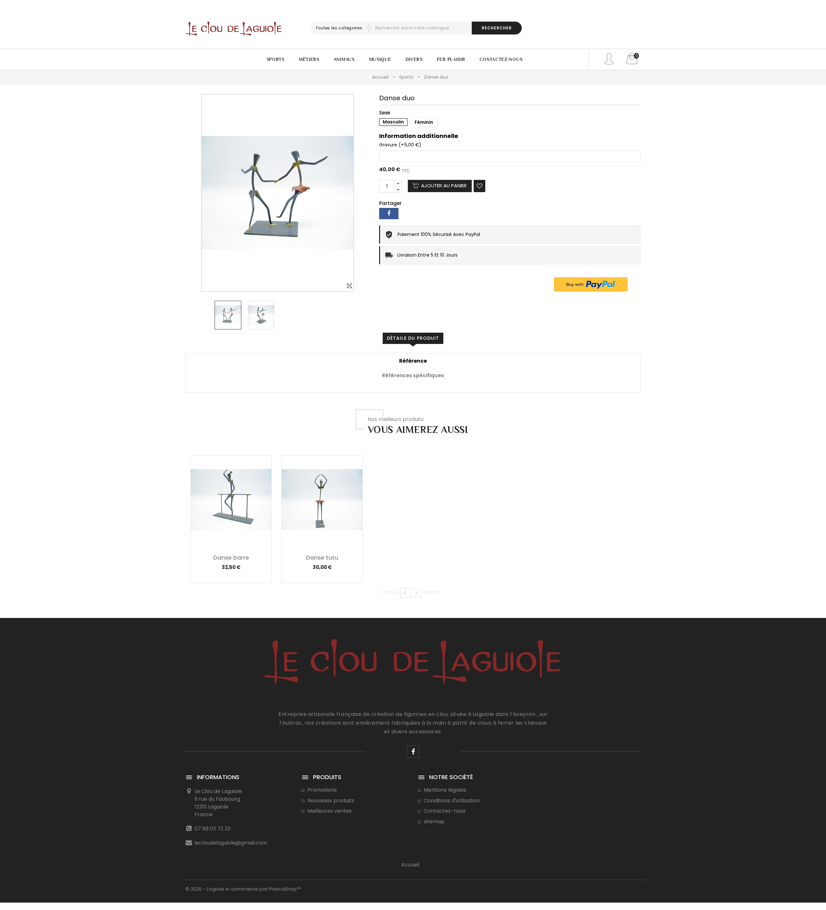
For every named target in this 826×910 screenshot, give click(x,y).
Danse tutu (322, 557)
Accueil (410, 864)
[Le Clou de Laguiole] (413, 668)
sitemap (434, 821)
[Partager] (388, 213)
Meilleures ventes (329, 811)
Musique (380, 59)
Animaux (344, 59)
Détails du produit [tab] (413, 338)
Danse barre (231, 557)
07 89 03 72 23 (212, 828)
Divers (414, 59)
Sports (276, 59)
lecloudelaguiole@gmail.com (231, 842)
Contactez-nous (501, 59)
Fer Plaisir (451, 59)
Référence (413, 361)
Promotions (322, 790)
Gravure (388, 145)
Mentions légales (445, 790)
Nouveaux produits (330, 800)
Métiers (309, 59)
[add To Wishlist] (479, 186)
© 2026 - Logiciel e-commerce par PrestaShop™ (243, 889)
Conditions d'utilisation (452, 800)
